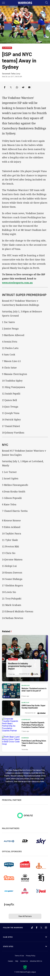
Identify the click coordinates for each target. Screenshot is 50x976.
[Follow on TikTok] (32, 927)
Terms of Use (19, 956)
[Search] (46, 2)
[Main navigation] (3, 2)
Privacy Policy (30, 956)
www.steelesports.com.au (17, 282)
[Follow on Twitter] (41, 927)
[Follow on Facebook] (37, 927)
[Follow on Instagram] (46, 927)
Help (16, 961)
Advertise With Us (36, 961)
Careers (10, 961)
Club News (7, 48)
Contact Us (24, 961)
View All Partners (25, 916)
